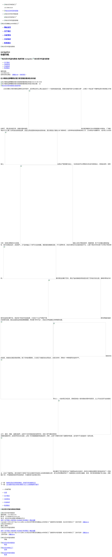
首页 (5, 492)
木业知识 (7, 502)
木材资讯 (22, 74)
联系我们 (7, 505)
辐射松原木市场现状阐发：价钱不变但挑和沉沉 (21, 482)
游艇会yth (15, 74)
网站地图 (32, 520)
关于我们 (7, 495)
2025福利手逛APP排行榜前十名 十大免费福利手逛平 (22, 484)
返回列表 (18, 85)
